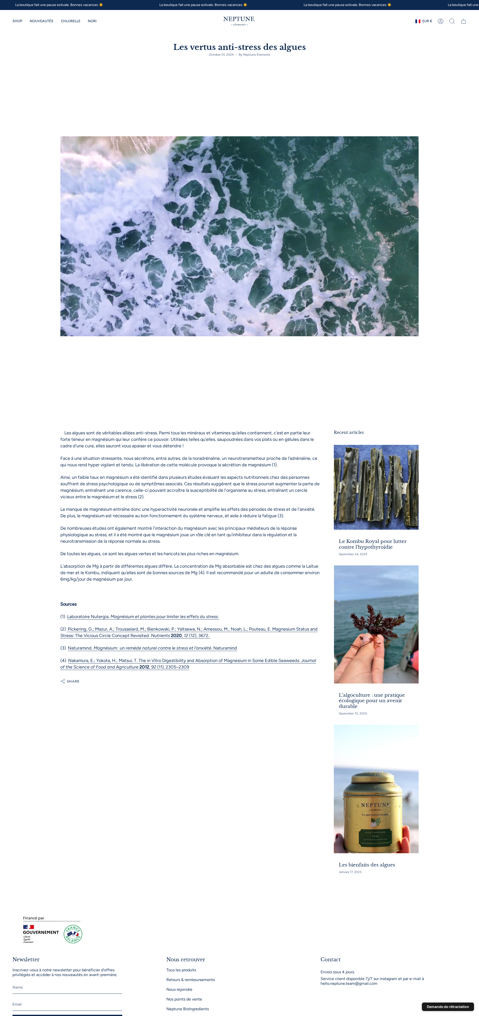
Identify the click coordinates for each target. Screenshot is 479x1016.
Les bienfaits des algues (367, 865)
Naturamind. (81, 648)
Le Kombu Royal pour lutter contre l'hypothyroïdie (373, 544)
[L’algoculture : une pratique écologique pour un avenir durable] (376, 624)
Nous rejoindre (179, 989)
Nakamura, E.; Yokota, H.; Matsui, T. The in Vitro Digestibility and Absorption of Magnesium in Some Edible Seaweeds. (184, 660)
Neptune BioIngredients (187, 1009)
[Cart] (463, 21)
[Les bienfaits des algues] (376, 789)
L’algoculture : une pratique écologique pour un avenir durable (372, 700)
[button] (17, 21)
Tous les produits (181, 970)
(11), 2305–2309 (172, 667)
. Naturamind (224, 648)
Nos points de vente (184, 999)
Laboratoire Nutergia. (89, 616)
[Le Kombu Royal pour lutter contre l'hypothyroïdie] (376, 487)
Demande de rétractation (448, 1007)
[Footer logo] (51, 930)
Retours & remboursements (190, 979)
